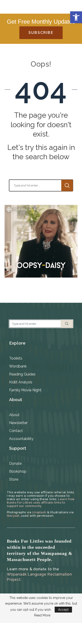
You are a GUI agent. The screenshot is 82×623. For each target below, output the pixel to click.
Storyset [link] (13, 515)
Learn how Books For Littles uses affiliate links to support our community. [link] (41, 502)
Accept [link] (63, 609)
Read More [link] (42, 615)
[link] (76, 17)
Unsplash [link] (39, 512)
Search (67, 185)
